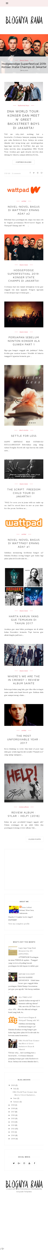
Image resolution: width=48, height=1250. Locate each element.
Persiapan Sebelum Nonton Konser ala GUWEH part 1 (24, 341)
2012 (13, 1129)
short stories (23, 430)
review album (24, 807)
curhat (23, 201)
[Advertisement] (24, 869)
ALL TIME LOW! (25, 997)
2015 (13, 1118)
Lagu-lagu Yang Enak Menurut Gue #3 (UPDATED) (27, 951)
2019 (13, 1105)
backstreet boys (23, 106)
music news (24, 265)
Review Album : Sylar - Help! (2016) (24, 814)
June (15, 1098)
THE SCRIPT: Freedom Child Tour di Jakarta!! (23, 493)
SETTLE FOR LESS (24, 435)
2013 (13, 1125)
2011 (13, 1132)
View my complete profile (19, 924)
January (16, 1102)
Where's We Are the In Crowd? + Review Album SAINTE (24, 680)
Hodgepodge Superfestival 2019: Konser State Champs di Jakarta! (24, 65)
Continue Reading (23, 162)
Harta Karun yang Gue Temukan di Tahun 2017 (24, 620)
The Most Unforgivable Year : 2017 (23, 739)
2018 (13, 1108)
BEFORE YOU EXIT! (27, 974)
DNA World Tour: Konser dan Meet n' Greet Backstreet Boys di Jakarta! (23, 119)
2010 (13, 1135)
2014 (13, 1122)
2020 (13, 1085)
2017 (13, 1112)
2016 (13, 1115)
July (15, 1088)
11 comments (16, 173)
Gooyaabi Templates (24, 1191)
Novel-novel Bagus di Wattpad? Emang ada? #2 (24, 210)
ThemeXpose (25, 1189)
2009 (13, 1139)
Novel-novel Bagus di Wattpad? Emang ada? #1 (24, 543)
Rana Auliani (27, 907)
